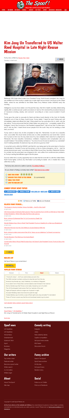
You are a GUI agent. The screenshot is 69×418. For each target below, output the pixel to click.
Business (7, 346)
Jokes (36, 332)
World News (8, 335)
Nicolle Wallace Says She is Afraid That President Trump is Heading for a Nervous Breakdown (33, 223)
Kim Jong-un (35, 192)
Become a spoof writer (11, 364)
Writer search (8, 367)
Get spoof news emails (41, 340)
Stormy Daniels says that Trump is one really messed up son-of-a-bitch (26, 286)
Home (3, 10)
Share (61, 59)
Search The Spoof (40, 358)
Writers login (8, 373)
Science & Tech (9, 340)
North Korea (55, 191)
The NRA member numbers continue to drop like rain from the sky (25, 279)
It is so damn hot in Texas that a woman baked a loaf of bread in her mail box (28, 284)
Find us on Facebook (40, 385)
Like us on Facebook (44, 201)
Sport (6, 343)
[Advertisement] (34, 26)
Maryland (44, 192)
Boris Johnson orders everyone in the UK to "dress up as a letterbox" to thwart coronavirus (32, 232)
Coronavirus (11, 191)
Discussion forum (39, 346)
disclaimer (7, 409)
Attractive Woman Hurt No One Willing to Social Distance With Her (24, 228)
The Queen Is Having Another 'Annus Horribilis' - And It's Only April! (24, 207)
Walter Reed (8, 195)
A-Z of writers (8, 370)
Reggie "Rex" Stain (23, 58)
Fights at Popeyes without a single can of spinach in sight (22, 290)
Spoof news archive (40, 361)
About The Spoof (9, 382)
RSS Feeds (37, 343)
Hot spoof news (39, 367)
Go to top (7, 318)
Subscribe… (10, 265)
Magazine (7, 349)
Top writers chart (9, 358)
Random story (38, 370)
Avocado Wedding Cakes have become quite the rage (21, 293)
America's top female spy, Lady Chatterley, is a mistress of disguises (25, 281)
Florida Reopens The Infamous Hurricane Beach (19, 237)
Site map (7, 385)
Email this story (14, 180)
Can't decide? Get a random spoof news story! (18, 303)
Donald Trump (25, 191)
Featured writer (9, 361)
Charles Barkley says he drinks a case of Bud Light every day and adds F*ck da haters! (31, 295)
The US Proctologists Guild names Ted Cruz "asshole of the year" (24, 288)
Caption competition (40, 337)
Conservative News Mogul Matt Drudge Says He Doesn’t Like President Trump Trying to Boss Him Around (34, 242)
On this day (37, 364)
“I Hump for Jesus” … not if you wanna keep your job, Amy (22, 277)
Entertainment (8, 337)
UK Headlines (8, 332)
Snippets (37, 329)
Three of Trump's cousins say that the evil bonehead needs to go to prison (27, 297)
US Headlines (8, 329)
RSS (21, 201)
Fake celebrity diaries (40, 335)
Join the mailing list (15, 183)
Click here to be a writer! (41, 170)
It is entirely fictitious (38, 166)
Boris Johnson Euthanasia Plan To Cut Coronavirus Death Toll (23, 218)
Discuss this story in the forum (19, 177)
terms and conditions (55, 407)
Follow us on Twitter (30, 201)
